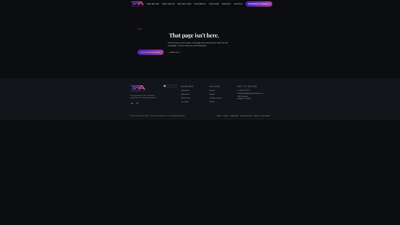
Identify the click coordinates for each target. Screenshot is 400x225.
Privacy (219, 116)
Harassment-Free (246, 116)
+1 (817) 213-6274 (244, 90)
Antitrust (256, 116)
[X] (137, 103)
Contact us (174, 52)
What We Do (168, 4)
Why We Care (184, 4)
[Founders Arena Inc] (170, 91)
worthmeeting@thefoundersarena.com (250, 93)
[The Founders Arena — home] (137, 4)
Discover (214, 4)
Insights (226, 4)
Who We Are (153, 4)
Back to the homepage (151, 52)
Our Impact (200, 4)
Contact (238, 4)
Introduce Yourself (259, 4)
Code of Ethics (265, 116)
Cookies (225, 116)
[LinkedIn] (132, 103)
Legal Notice (234, 116)
